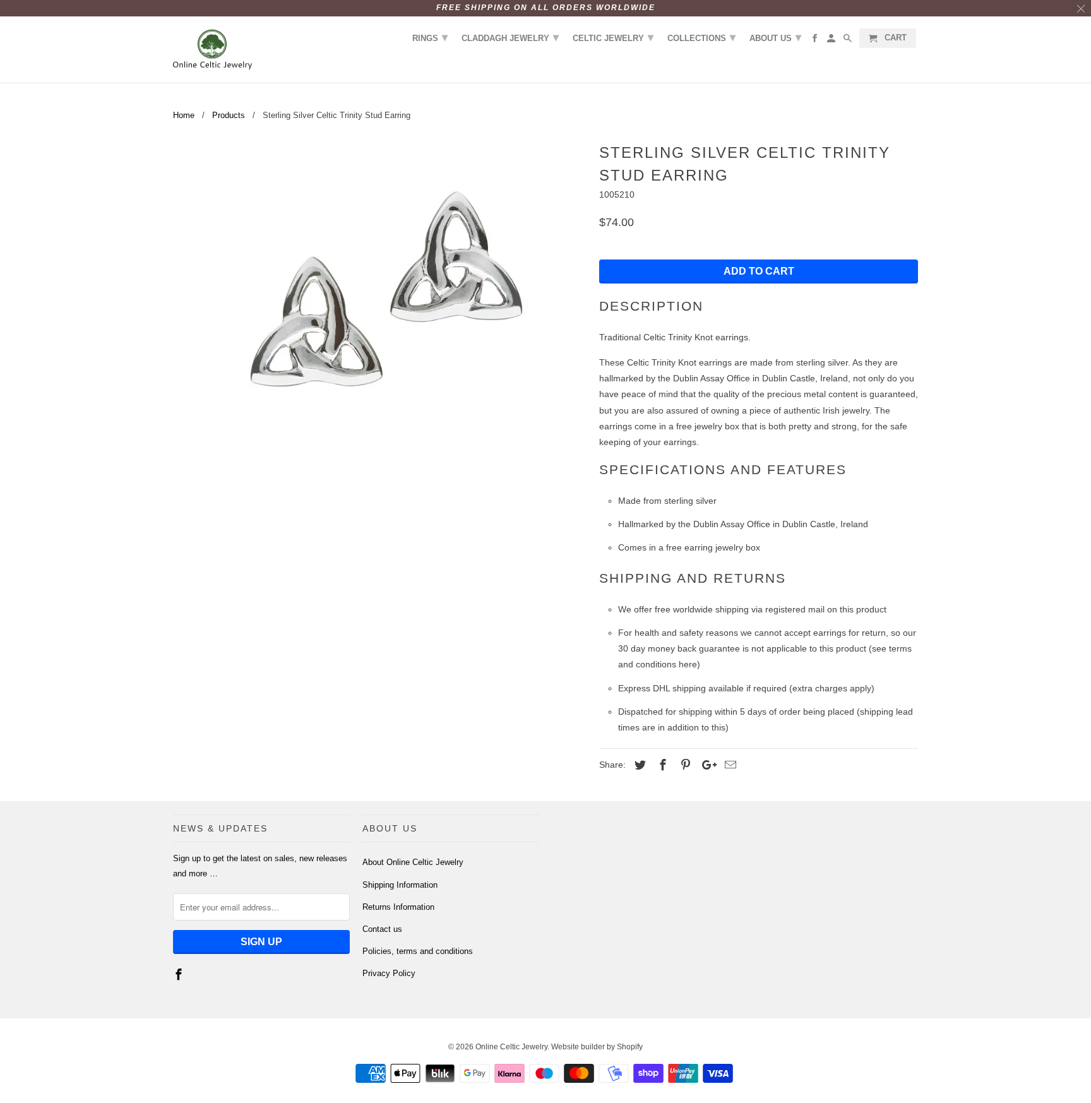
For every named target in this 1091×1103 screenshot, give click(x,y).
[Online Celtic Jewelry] (212, 50)
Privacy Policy (388, 973)
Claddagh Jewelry (510, 37)
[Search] (849, 40)
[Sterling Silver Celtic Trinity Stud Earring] (380, 301)
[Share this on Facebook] (661, 765)
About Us (775, 37)
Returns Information (398, 907)
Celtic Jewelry (613, 37)
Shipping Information (400, 885)
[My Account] (832, 40)
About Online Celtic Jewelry (412, 862)
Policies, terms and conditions (417, 951)
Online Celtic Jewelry (511, 1046)
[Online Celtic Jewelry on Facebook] (180, 975)
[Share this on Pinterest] (684, 765)
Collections (701, 37)
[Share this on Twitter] (638, 765)
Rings (430, 37)
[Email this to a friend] (728, 765)
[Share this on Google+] (706, 765)
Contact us (382, 929)
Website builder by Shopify (597, 1046)
